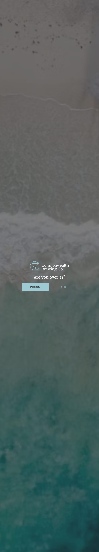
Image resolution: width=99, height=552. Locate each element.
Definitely (35, 286)
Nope (63, 286)
